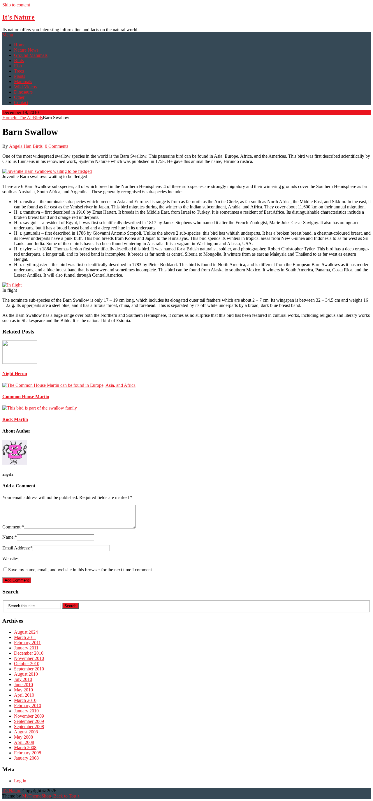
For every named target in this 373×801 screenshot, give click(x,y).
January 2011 (26, 647)
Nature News (26, 50)
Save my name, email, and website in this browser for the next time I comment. (80, 569)
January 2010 (26, 710)
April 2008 (24, 742)
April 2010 (24, 695)
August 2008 (26, 731)
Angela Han (20, 146)
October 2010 (26, 663)
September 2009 (29, 721)
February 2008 (27, 752)
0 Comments (56, 146)
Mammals (23, 81)
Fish (18, 65)
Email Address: (17, 547)
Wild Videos (25, 86)
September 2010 (29, 668)
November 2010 (29, 658)
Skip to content (16, 4)
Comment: (13, 526)
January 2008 (26, 758)
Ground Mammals (30, 55)
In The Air (23, 117)
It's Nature (18, 17)
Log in (20, 780)
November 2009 (29, 716)
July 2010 (23, 679)
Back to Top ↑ (66, 795)
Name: (9, 537)
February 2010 (27, 705)
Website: (10, 558)
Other (19, 97)
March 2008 (25, 747)
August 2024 (26, 632)
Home (19, 44)
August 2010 (26, 674)
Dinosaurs (23, 91)
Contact (21, 102)
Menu (7, 34)
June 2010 (23, 684)
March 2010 (25, 700)
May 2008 (23, 737)
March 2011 (25, 637)
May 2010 (23, 689)
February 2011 (27, 642)
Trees (19, 70)
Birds (19, 60)
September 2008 (29, 726)
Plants (19, 76)
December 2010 (28, 653)
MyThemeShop (36, 795)
